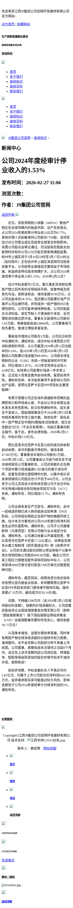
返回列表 (8, 214)
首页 (13, 72)
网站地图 (49, 748)
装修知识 (16, 81)
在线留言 (8, 860)
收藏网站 (23, 24)
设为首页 (8, 24)
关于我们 (16, 76)
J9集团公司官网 (19, 138)
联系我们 (16, 91)
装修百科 (16, 86)
